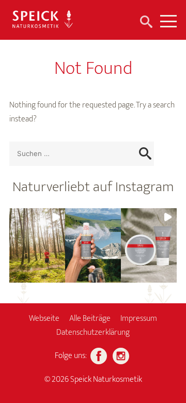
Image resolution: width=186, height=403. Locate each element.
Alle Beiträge (90, 319)
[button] (37, 245)
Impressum (138, 319)
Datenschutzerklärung (93, 332)
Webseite (44, 319)
